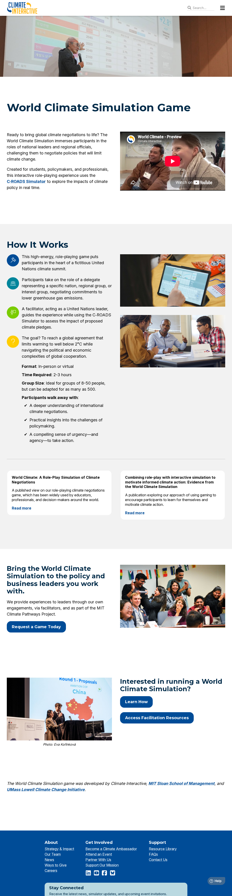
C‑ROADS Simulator (26, 181)
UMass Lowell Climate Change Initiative (46, 789)
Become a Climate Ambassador (111, 849)
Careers (51, 870)
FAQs (153, 854)
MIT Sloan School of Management (181, 783)
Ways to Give (56, 865)
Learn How (136, 701)
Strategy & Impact (59, 849)
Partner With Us (98, 859)
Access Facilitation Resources (157, 717)
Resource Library (163, 849)
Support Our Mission (102, 865)
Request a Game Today (36, 626)
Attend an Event (98, 854)
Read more (21, 508)
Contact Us (158, 859)
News (49, 859)
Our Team (53, 854)
